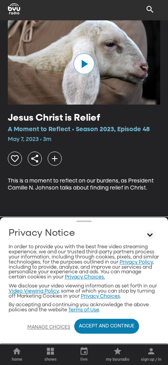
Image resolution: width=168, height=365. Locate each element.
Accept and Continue (106, 326)
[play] (84, 63)
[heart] (15, 159)
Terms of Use (83, 310)
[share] (35, 159)
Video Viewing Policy (34, 291)
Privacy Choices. (85, 277)
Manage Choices (48, 327)
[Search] (150, 9)
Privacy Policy (136, 262)
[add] (55, 159)
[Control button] (150, 235)
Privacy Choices (100, 296)
